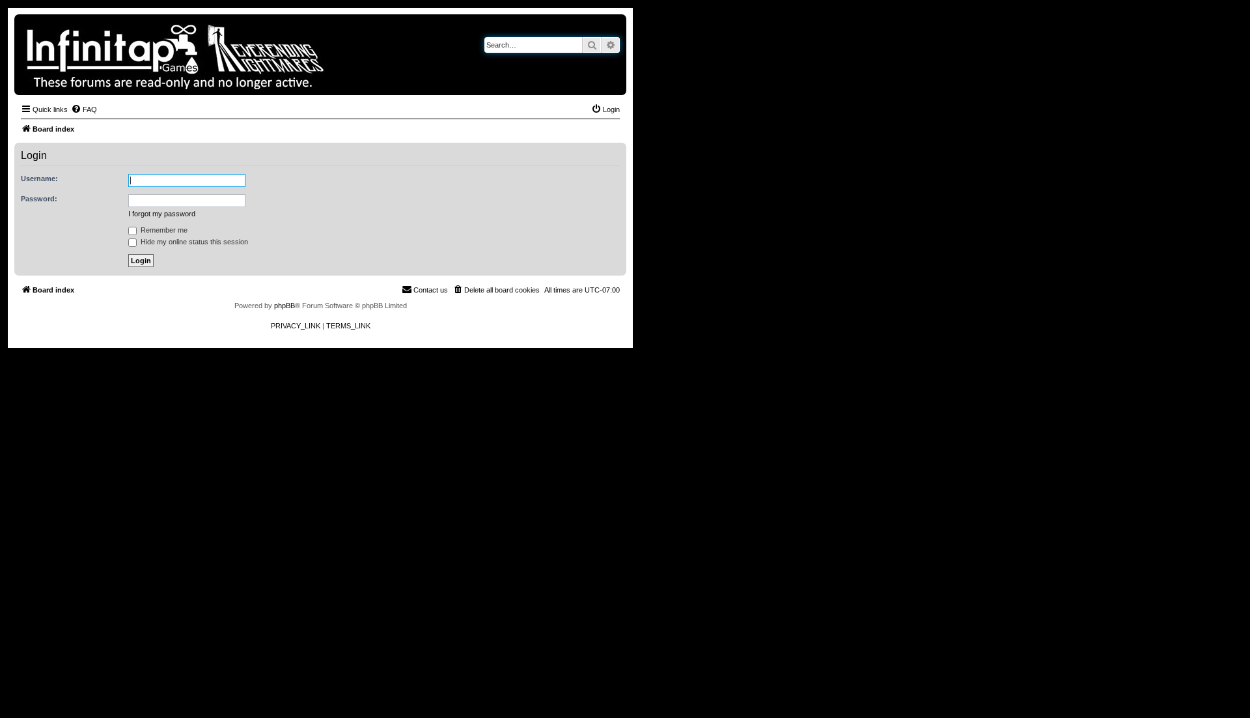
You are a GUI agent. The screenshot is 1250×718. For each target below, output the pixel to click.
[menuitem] (84, 109)
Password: (39, 199)
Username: (39, 178)
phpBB (284, 305)
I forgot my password (161, 214)
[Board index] (220, 55)
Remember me (163, 230)
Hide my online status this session (193, 242)
